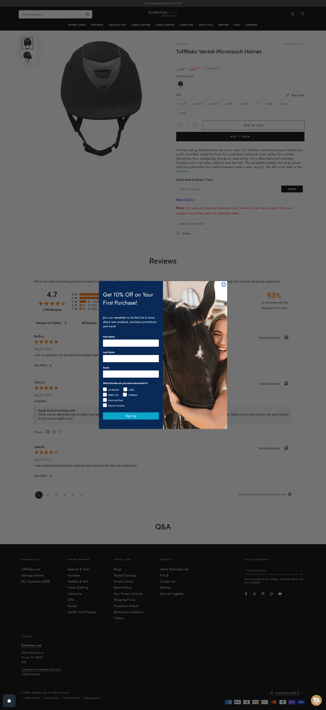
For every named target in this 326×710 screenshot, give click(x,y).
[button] (316, 700)
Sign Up (130, 416)
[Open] (9, 700)
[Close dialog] (224, 284)
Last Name (109, 352)
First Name (109, 336)
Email (106, 367)
